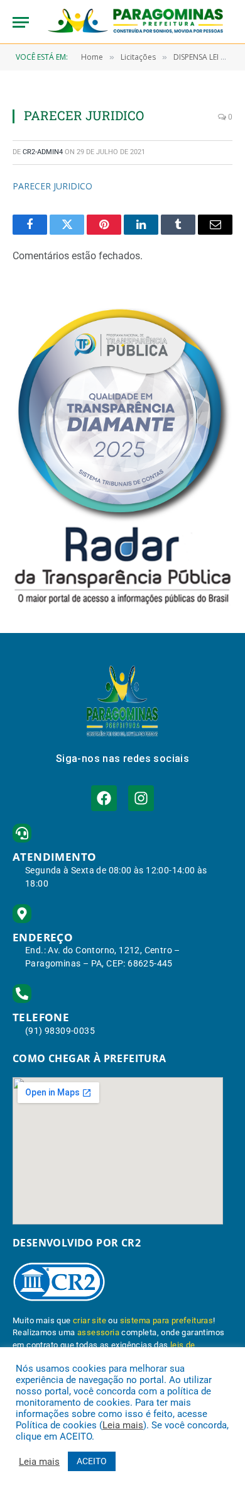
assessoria (98, 1332)
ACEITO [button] (92, 1461)
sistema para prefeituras (167, 1320)
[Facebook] (104, 798)
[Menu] (21, 22)
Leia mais (122, 1425)
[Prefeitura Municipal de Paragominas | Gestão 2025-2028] (135, 22)
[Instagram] (141, 798)
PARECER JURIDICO (52, 186)
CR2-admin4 (43, 152)
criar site (89, 1320)
